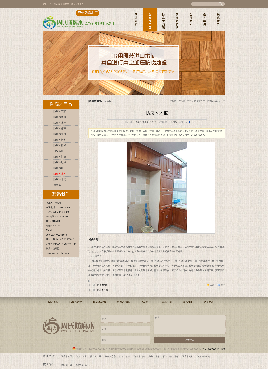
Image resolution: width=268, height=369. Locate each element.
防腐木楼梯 (59, 145)
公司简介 (191, 19)
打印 (223, 285)
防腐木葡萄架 (203, 356)
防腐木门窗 (59, 156)
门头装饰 (58, 151)
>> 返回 (107, 101)
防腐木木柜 (59, 173)
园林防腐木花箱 (170, 356)
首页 (189, 101)
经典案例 (204, 19)
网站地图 (209, 301)
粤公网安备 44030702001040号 (91, 349)
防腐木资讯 (177, 21)
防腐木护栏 (59, 139)
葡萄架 (57, 184)
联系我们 (218, 19)
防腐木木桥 (59, 117)
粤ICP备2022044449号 (213, 349)
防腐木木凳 (59, 179)
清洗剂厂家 (66, 365)
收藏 (212, 285)
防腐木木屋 (59, 122)
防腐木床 (58, 168)
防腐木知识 (163, 21)
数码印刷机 (81, 365)
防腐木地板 (59, 162)
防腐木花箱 (59, 111)
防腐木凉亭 (59, 128)
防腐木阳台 (59, 134)
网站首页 (136, 19)
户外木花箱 (154, 356)
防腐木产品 (150, 21)
